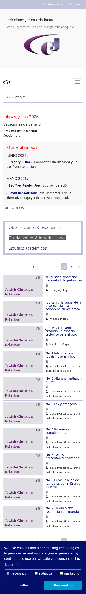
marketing (71, 573)
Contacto (74, 4)
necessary (17, 573)
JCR (8, 96)
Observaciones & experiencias (36, 227)
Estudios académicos (28, 248)
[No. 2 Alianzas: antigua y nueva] (24, 388)
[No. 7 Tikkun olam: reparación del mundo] (24, 517)
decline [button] (23, 585)
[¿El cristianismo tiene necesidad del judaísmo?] (24, 286)
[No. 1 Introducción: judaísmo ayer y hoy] (24, 362)
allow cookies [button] (62, 585)
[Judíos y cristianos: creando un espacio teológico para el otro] (24, 337)
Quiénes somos (52, 4)
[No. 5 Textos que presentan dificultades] (24, 464)
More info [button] (12, 564)
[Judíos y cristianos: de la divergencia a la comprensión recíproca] (24, 312)
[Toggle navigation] (77, 82)
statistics (45, 573)
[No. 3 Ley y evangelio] (24, 413)
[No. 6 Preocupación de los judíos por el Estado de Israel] (24, 489)
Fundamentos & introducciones (37, 237)
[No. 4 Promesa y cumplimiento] (24, 439)
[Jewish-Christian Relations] (43, 45)
